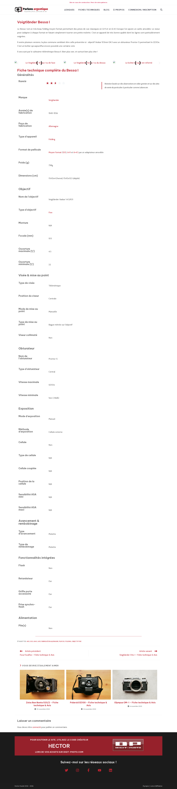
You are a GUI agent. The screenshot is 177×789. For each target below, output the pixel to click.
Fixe (50, 212)
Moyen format (55, 152)
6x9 (39, 641)
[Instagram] (77, 770)
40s (28, 641)
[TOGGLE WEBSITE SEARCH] (161, 10)
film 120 (62, 641)
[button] (17, 63)
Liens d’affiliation (156, 786)
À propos (146, 786)
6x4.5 (35, 641)
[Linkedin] (111, 770)
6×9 (69, 152)
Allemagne (53, 126)
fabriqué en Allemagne (49, 641)
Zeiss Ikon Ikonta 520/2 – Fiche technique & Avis (42, 704)
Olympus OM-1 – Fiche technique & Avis (134, 702)
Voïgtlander (54, 100)
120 (64, 152)
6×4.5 (76, 152)
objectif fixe (76, 641)
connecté (36, 727)
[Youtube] (99, 770)
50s (31, 641)
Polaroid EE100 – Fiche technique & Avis (88, 704)
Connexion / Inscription (142, 10)
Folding (52, 139)
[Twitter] (66, 770)
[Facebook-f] (88, 770)
